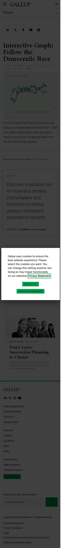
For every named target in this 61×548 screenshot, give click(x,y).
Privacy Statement (39, 276)
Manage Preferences (30, 291)
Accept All (30, 284)
